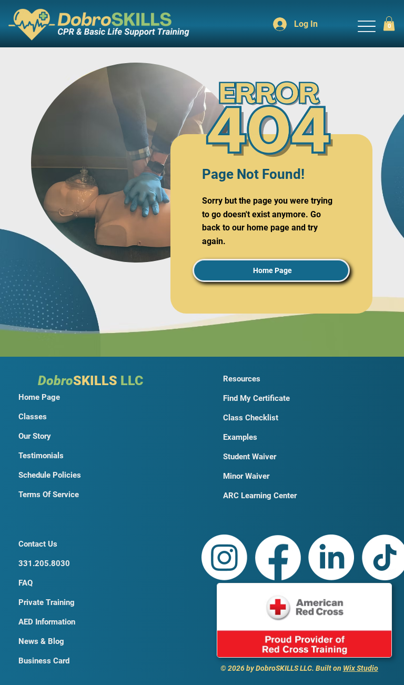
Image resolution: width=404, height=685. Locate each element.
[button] (389, 23)
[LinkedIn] (331, 557)
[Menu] (366, 26)
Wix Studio (360, 668)
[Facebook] (278, 557)
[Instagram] (224, 557)
